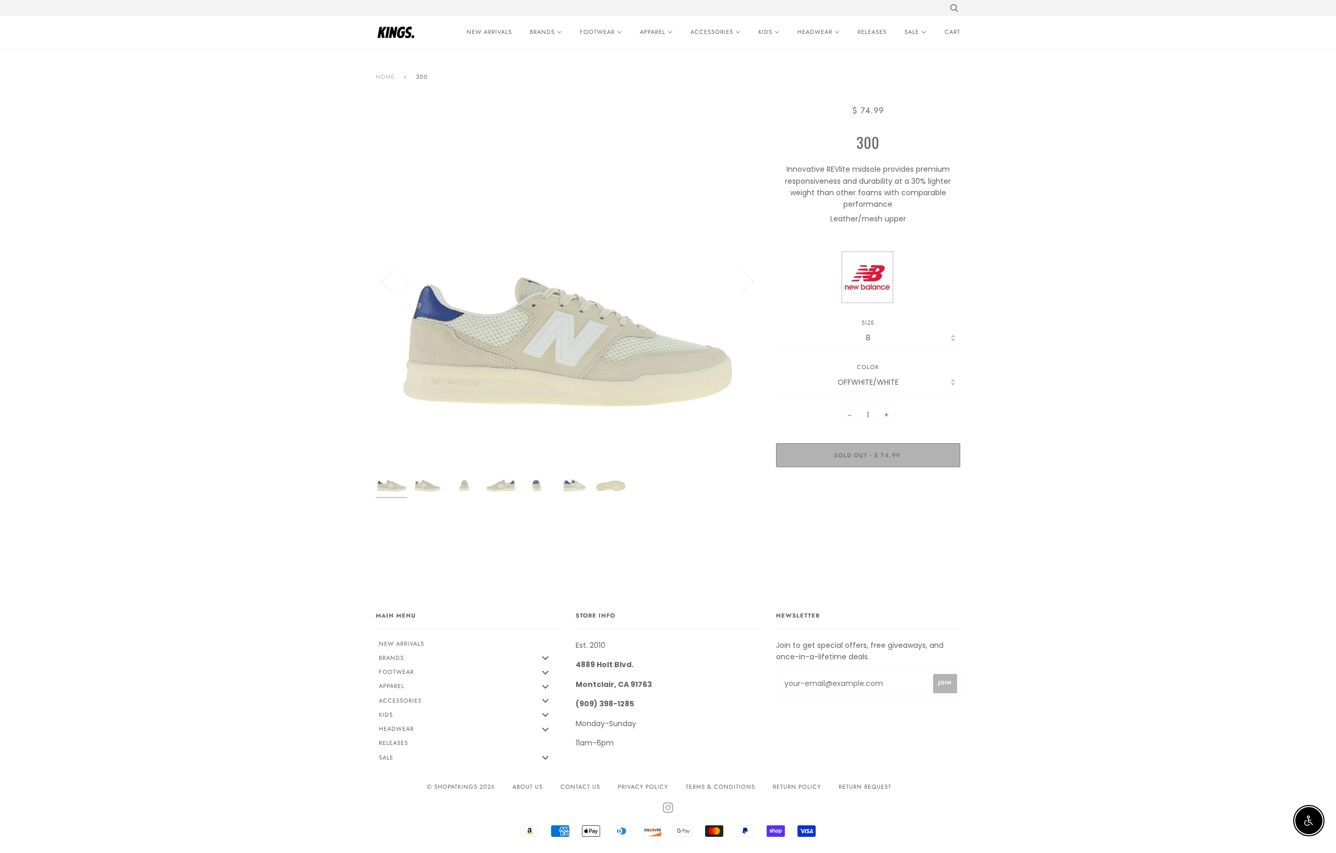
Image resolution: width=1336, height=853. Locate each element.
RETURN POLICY (797, 787)
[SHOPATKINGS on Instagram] (668, 809)
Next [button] (741, 281)
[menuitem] (486, 32)
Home (385, 77)
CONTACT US (580, 787)
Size (868, 322)
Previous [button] (393, 281)
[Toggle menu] (545, 658)
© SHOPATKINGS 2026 (461, 787)
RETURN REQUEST (865, 787)
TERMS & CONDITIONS (720, 787)
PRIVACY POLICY (643, 787)
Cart (952, 32)
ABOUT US (527, 787)
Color (868, 367)
